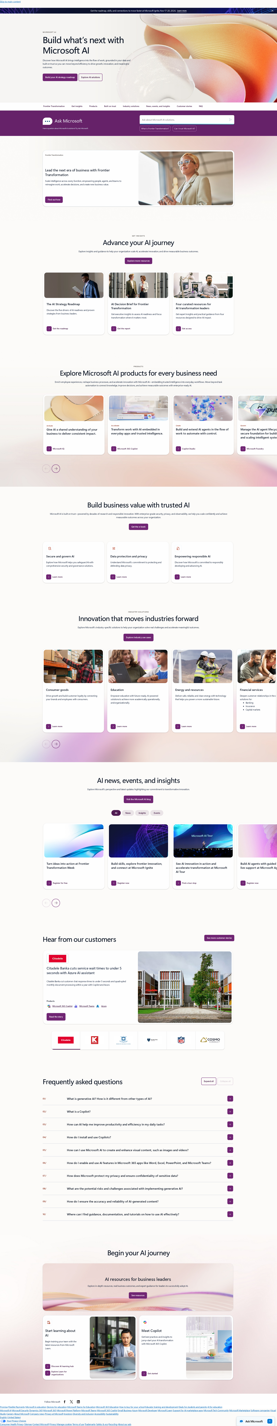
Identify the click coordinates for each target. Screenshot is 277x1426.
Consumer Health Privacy (12, 1424)
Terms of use (78, 1424)
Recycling (112, 1424)
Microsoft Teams (86, 1006)
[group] (138, 178)
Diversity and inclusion (83, 1413)
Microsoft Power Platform (69, 1410)
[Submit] (230, 120)
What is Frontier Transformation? (155, 128)
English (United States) (10, 1417)
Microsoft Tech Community (216, 1410)
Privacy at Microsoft (54, 1413)
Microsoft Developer (147, 1410)
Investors (68, 1413)
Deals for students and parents (193, 1406)
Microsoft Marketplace (239, 1410)
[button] (65, 1040)
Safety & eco (102, 1424)
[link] (54, 107)
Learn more (182, 10)
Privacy (53, 1424)
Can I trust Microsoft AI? (184, 128)
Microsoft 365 (49, 1410)
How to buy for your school (132, 1406)
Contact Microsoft (40, 1424)
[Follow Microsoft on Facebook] (64, 1401)
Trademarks (90, 1424)
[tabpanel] (138, 865)
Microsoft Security (20, 1410)
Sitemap (28, 1424)
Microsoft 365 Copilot (62, 1006)
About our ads (124, 1424)
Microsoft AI (5, 1410)
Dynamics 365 (36, 1410)
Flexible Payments (16, 1406)
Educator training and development (161, 1406)
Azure (103, 1006)
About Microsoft (21, 1413)
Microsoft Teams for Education (81, 1406)
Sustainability (112, 1413)
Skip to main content (10, 1)
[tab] (116, 813)
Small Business (125, 1410)
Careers (10, 1413)
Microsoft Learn (165, 1410)
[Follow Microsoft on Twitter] (71, 1401)
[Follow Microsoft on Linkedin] (78, 1401)
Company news (37, 1413)
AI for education (214, 1406)
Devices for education (57, 1406)
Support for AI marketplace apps (188, 1410)
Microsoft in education (35, 1406)
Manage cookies (64, 1424)
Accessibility (100, 1413)
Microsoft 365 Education (107, 1406)
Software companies (260, 1410)
